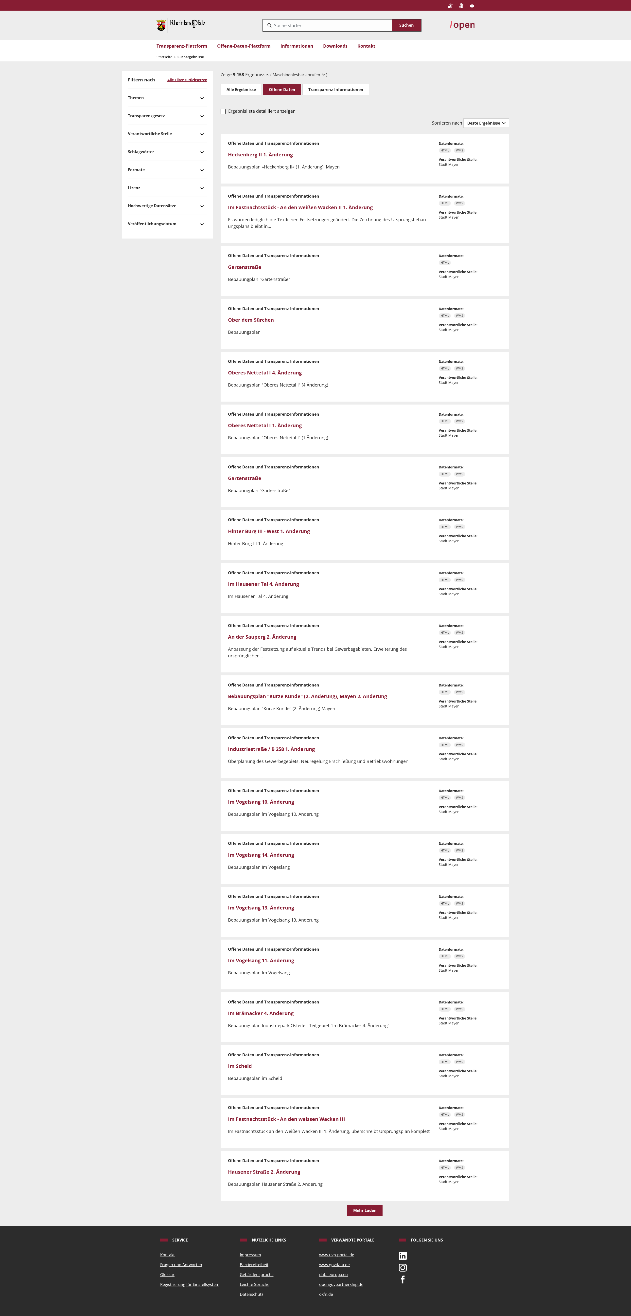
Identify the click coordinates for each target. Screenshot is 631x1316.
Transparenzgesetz (146, 115)
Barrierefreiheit (254, 1264)
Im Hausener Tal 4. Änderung (263, 584)
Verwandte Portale (352, 1240)
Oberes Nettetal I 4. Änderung (265, 372)
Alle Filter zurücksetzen (187, 79)
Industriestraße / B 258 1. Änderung (271, 749)
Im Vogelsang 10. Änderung (261, 801)
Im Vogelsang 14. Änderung (261, 855)
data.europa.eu (333, 1274)
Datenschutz (251, 1294)
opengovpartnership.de (341, 1284)
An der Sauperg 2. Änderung (262, 636)
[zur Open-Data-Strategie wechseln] (462, 25)
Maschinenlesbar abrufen (297, 74)
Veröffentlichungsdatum (152, 223)
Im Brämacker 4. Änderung (261, 1013)
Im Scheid (240, 1066)
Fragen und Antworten (181, 1264)
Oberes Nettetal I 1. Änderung (265, 425)
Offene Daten (282, 89)
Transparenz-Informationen (335, 89)
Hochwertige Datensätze (152, 205)
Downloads (335, 46)
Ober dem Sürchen (251, 319)
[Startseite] (181, 25)
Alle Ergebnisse (241, 89)
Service (179, 1240)
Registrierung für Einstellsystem (189, 1284)
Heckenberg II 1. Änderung (260, 154)
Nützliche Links (268, 1240)
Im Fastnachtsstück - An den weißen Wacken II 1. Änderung (300, 207)
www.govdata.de (334, 1264)
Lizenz (134, 187)
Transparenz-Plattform (182, 46)
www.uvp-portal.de (336, 1255)
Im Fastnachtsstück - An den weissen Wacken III (286, 1119)
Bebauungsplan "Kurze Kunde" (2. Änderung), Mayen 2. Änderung (307, 696)
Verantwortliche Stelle (150, 133)
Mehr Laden (365, 1210)
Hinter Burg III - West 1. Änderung (269, 531)
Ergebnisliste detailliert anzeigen (262, 111)
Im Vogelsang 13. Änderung (261, 907)
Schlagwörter (141, 151)
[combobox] (327, 25)
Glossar (167, 1274)
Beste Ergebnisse (484, 123)
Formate (136, 169)
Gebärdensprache (257, 1274)
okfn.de (326, 1294)
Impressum (250, 1255)
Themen (136, 97)
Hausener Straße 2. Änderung (264, 1171)
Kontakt (366, 46)
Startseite (164, 57)
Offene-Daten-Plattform (244, 46)
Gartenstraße (244, 267)
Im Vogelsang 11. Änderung (261, 960)
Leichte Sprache (254, 1284)
